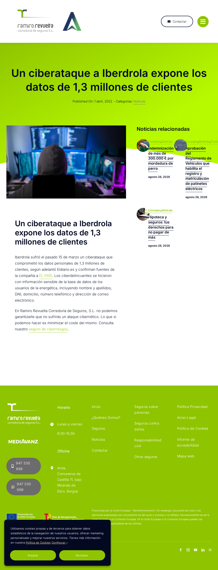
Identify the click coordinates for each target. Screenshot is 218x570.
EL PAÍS (45, 275)
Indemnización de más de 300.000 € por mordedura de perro (161, 158)
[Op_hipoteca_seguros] (143, 209)
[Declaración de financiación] (45, 517)
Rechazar (82, 555)
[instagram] (188, 549)
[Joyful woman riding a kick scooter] (180, 141)
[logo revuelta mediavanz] (49, 6)
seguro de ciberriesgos (48, 329)
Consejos (154, 141)
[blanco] (23, 404)
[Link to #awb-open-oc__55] (203, 21)
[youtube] (195, 549)
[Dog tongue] (143, 141)
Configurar (59, 542)
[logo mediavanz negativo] (23, 436)
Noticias (139, 101)
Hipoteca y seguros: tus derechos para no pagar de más (161, 227)
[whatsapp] (210, 549)
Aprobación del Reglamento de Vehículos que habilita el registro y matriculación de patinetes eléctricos (198, 168)
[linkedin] (203, 549)
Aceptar (33, 555)
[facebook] (180, 549)
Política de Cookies (38, 542)
